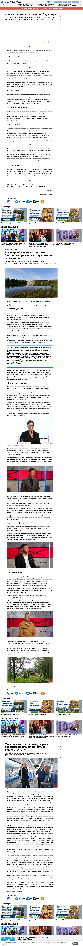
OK (69, 1)
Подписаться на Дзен (49, 2)
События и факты (9, 11)
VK (65, 1)
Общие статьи (8, 741)
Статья (3, 4)
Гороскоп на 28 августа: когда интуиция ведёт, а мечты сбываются (67, 5)
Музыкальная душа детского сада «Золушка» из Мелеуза (46, 5)
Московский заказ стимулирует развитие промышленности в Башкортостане (25, 5)
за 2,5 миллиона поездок (41, 312)
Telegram (76, 1)
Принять (75, 943)
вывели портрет (22, 576)
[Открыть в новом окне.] (10, 201)
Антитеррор (58, 1)
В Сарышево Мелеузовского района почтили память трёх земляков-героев (41, 8)
